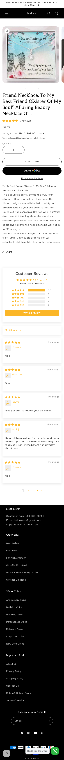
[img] (12, 342)
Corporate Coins (15, 636)
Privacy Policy (13, 671)
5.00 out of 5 (40, 280)
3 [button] (33, 490)
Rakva (36, 758)
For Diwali (11, 551)
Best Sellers (12, 543)
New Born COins (15, 644)
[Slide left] (25, 89)
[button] (6, 13)
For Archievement (16, 558)
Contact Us (12, 686)
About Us (11, 664)
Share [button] (9, 252)
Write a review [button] (32, 313)
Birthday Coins (14, 607)
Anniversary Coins (16, 600)
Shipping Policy (14, 678)
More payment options (32, 178)
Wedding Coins (14, 614)
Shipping (20, 138)
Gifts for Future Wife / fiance (22, 572)
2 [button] (28, 490)
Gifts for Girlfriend (16, 580)
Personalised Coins (16, 622)
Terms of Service (15, 700)
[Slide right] (39, 89)
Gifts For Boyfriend (16, 565)
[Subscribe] (49, 721)
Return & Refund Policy (18, 693)
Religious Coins (14, 629)
